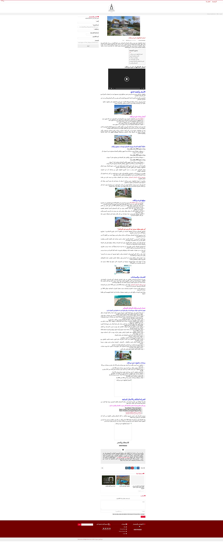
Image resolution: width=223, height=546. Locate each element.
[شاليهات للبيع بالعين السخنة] (123, 480)
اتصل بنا (208, 1)
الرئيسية (214, 1)
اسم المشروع (96, 25)
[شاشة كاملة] (109, 88)
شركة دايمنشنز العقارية (123, 457)
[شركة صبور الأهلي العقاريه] (108, 480)
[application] (126, 79)
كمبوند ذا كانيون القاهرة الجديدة (133, 412)
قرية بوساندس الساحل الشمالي (133, 413)
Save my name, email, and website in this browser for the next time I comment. (128, 514)
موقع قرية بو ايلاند (134, 57)
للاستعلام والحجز (133, 63)
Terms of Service (122, 531)
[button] (126, 79)
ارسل (88, 46)
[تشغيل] (143, 88)
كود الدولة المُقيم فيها (94, 32)
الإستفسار (97, 40)
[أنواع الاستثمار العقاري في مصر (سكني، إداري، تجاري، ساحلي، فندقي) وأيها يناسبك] (137, 480)
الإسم (97, 21)
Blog (125, 526)
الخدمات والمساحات (134, 59)
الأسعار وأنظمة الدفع (134, 56)
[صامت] (111, 88)
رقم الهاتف (96, 29)
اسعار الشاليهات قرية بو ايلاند (136, 54)
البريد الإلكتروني (96, 36)
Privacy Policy (123, 529)
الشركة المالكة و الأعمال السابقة (137, 61)
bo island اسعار (139, 119)
